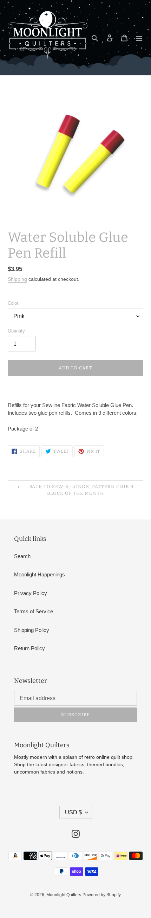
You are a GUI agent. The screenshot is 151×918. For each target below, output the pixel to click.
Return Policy (29, 648)
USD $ (73, 812)
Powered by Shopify (102, 894)
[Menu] (139, 37)
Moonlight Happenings (39, 574)
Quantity (16, 331)
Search (22, 556)
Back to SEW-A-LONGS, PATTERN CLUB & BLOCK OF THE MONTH (81, 490)
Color (13, 303)
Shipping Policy (31, 630)
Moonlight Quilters (63, 894)
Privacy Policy (30, 593)
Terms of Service (33, 611)
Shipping (17, 279)
